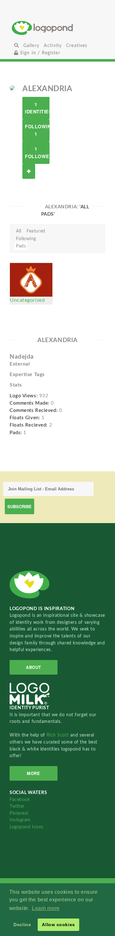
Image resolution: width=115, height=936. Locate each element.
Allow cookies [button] (58, 924)
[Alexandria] (12, 87)
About (33, 667)
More (33, 773)
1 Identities (37, 108)
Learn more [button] (46, 908)
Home (57, 28)
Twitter (17, 806)
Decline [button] (22, 924)
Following (26, 238)
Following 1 (37, 130)
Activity (53, 45)
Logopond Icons (26, 827)
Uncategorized (27, 300)
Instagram (20, 820)
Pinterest (19, 813)
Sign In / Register (39, 53)
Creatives (76, 45)
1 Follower (37, 152)
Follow (28, 171)
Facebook (20, 799)
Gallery (31, 45)
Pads (21, 246)
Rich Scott (58, 735)
